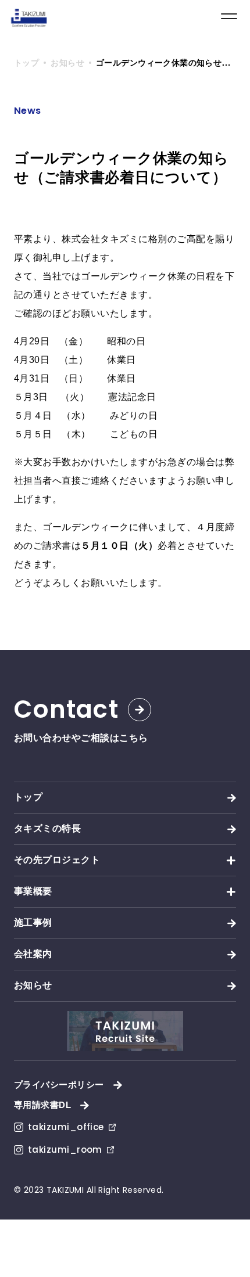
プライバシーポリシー (59, 1084)
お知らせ (33, 985)
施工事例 (33, 922)
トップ (28, 797)
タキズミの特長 (47, 828)
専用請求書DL (42, 1105)
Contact (66, 709)
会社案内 (33, 954)
